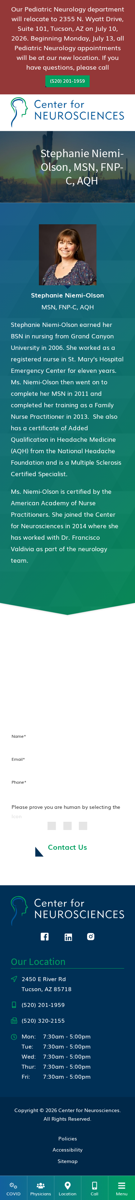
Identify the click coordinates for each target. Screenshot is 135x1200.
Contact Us (67, 846)
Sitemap (68, 1160)
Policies (67, 1138)
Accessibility (67, 1149)
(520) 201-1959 (67, 81)
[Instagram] (90, 935)
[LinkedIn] (67, 935)
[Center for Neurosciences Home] (67, 111)
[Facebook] (44, 935)
